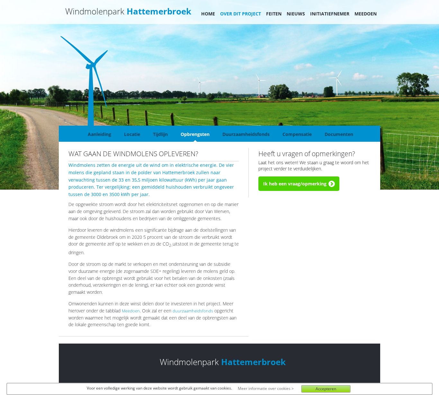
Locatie (132, 134)
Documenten (339, 134)
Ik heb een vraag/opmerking (295, 184)
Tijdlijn (160, 134)
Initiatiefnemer (329, 14)
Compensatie (297, 134)
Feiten (274, 14)
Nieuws (296, 14)
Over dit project (240, 14)
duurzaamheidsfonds (193, 311)
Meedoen (365, 14)
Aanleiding (99, 134)
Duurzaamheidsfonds (246, 134)
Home (208, 14)
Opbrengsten (195, 134)
